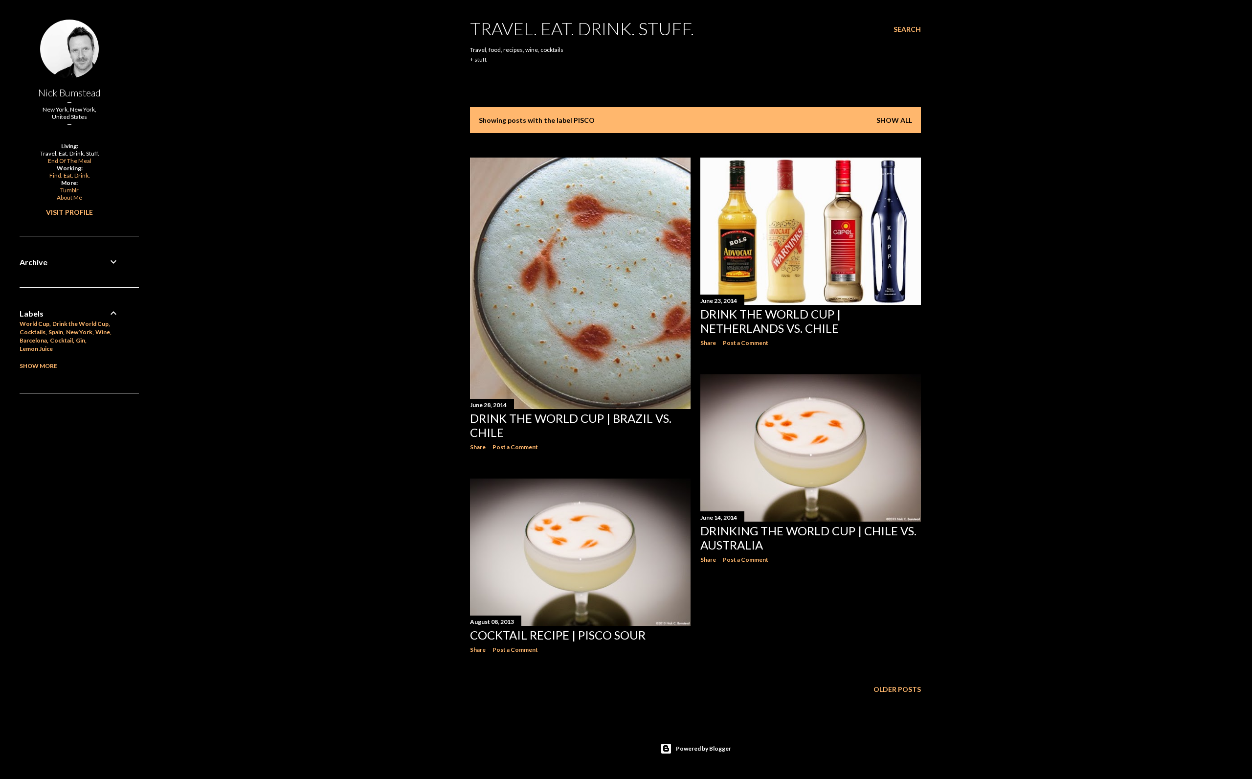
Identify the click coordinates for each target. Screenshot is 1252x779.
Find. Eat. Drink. (69, 175)
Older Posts (897, 689)
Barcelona (33, 340)
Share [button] (478, 447)
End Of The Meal (69, 160)
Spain (55, 332)
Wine (102, 332)
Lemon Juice (36, 348)
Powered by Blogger (703, 748)
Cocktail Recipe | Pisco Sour (558, 635)
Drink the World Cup (80, 323)
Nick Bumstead (69, 92)
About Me (69, 197)
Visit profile (69, 212)
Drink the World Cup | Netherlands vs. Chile (770, 321)
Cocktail (61, 340)
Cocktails (32, 332)
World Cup (34, 323)
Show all (894, 120)
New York (79, 332)
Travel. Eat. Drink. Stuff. (582, 28)
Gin (80, 340)
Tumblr (69, 190)
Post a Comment (515, 447)
